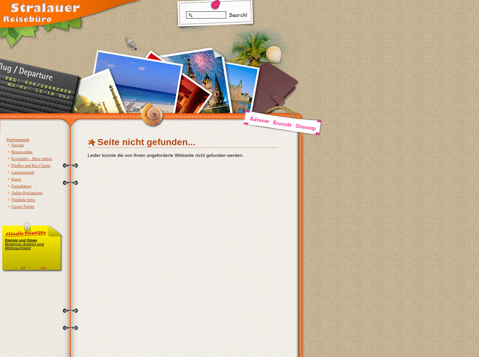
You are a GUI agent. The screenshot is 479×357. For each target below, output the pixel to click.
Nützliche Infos (23, 200)
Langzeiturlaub (22, 172)
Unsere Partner (23, 206)
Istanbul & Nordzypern (26, 246)
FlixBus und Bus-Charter (31, 165)
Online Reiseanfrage (27, 193)
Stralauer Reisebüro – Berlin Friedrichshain (40, 11)
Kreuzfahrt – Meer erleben (31, 159)
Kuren (16, 179)
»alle (42, 268)
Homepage (18, 139)
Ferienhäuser (21, 186)
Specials (17, 145)
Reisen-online (22, 152)
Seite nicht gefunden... (146, 142)
